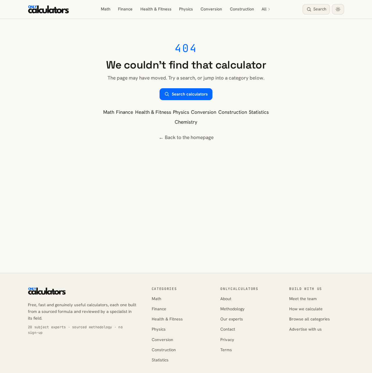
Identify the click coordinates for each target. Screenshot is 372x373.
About (225, 298)
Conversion (211, 9)
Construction (242, 9)
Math (105, 9)
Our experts (231, 319)
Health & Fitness (155, 9)
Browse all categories (309, 319)
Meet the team (303, 298)
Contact (227, 329)
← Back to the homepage (186, 137)
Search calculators (190, 94)
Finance (125, 9)
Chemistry (186, 122)
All (264, 9)
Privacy (227, 339)
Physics (186, 9)
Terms (226, 349)
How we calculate (306, 308)
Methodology (232, 308)
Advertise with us (305, 329)
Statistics (259, 112)
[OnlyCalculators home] (48, 9)
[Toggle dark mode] (338, 9)
